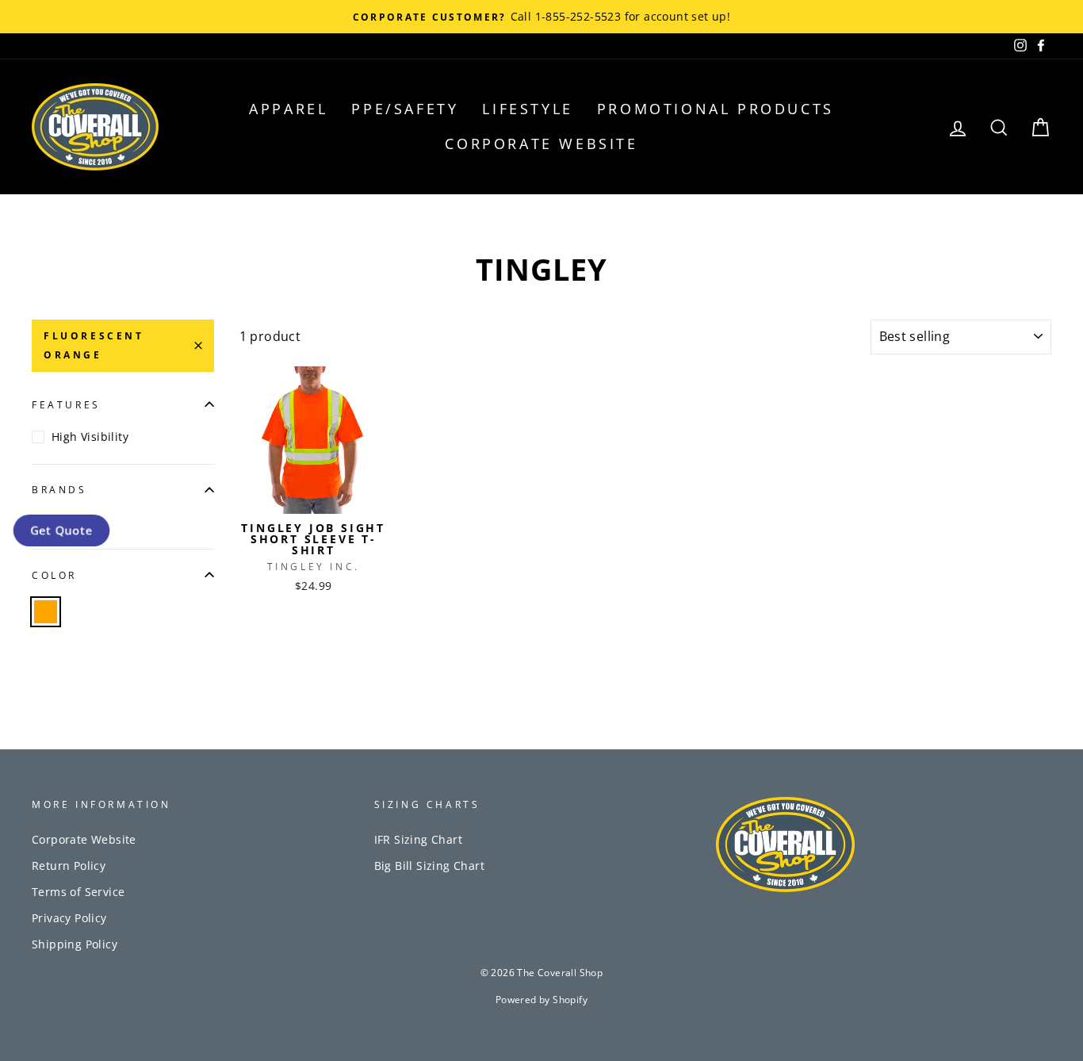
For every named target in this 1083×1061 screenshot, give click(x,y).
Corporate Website (541, 143)
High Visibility (90, 436)
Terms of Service (78, 891)
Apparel (288, 108)
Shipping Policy (74, 944)
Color (54, 575)
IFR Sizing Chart (418, 839)
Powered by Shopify (541, 999)
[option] (541, 16)
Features (66, 405)
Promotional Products (715, 108)
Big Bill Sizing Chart (429, 865)
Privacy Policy (69, 917)
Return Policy (68, 865)
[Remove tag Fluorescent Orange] (46, 612)
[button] (62, 531)
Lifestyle (527, 108)
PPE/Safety (404, 108)
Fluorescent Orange (94, 345)
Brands (59, 489)
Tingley (72, 521)
